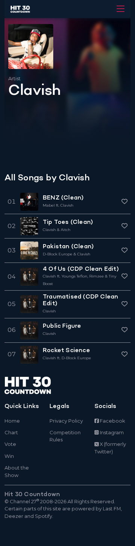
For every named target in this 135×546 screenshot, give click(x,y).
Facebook (112, 421)
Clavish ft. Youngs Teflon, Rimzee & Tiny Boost (79, 280)
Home (12, 421)
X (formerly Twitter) (110, 447)
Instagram (111, 432)
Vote (10, 444)
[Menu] (120, 9)
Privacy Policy (66, 421)
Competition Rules (65, 435)
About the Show (16, 471)
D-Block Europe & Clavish (66, 254)
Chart (11, 432)
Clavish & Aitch (56, 229)
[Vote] (125, 202)
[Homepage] (45, 385)
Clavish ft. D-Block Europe (67, 358)
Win (9, 456)
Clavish (49, 311)
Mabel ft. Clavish (58, 205)
